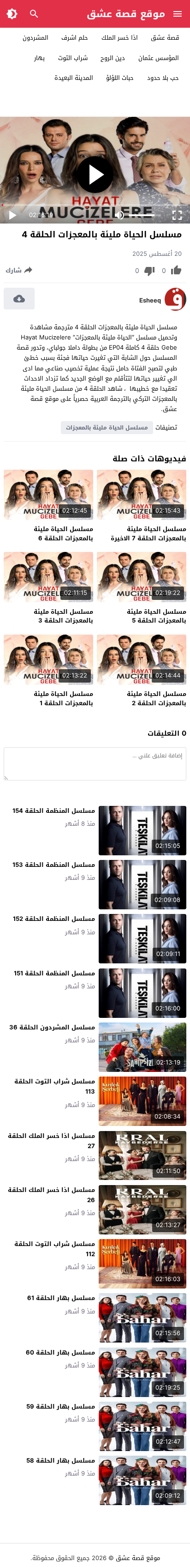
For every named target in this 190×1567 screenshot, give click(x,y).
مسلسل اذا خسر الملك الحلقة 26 (51, 1195)
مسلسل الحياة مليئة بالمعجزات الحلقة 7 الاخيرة (148, 533)
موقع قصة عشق (126, 14)
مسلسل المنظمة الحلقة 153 (53, 865)
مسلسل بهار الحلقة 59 (60, 1406)
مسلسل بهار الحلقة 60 (60, 1352)
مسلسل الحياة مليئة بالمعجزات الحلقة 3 (63, 616)
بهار (39, 58)
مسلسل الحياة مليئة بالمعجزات (107, 428)
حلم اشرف (74, 37)
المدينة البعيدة (73, 78)
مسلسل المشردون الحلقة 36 (52, 1027)
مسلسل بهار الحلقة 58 (60, 1460)
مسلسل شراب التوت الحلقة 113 (54, 1086)
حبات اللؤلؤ (120, 78)
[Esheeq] (175, 309)
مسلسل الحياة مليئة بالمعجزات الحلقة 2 (156, 698)
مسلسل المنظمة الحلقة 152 (54, 919)
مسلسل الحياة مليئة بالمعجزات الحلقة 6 (63, 533)
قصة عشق (165, 37)
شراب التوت (73, 58)
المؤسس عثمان (158, 58)
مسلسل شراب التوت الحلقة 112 (54, 1249)
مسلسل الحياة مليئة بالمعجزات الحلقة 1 (63, 698)
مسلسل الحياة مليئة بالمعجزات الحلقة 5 (156, 616)
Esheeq (150, 300)
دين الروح (113, 58)
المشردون (35, 37)
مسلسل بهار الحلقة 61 (61, 1298)
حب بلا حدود (163, 78)
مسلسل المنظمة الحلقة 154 (53, 811)
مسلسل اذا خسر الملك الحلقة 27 (51, 1141)
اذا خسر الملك (119, 37)
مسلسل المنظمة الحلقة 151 (54, 973)
